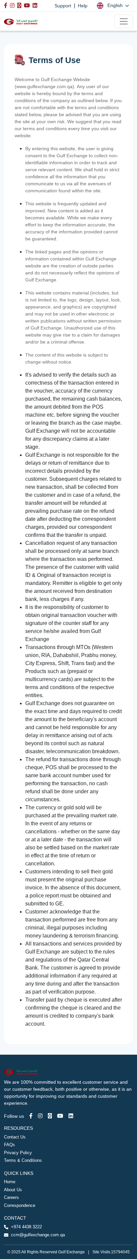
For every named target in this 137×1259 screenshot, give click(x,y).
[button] (113, 5)
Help (82, 5)
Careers (11, 1197)
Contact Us (15, 1136)
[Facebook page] (31, 1116)
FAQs (9, 1144)
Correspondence (19, 1205)
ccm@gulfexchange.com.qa (38, 1234)
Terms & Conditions (23, 1160)
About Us (13, 1189)
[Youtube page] (60, 1116)
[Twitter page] (50, 1116)
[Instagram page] (40, 1116)
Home (9, 1181)
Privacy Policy (18, 1152)
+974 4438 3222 (26, 1226)
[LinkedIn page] (70, 1116)
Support (63, 5)
